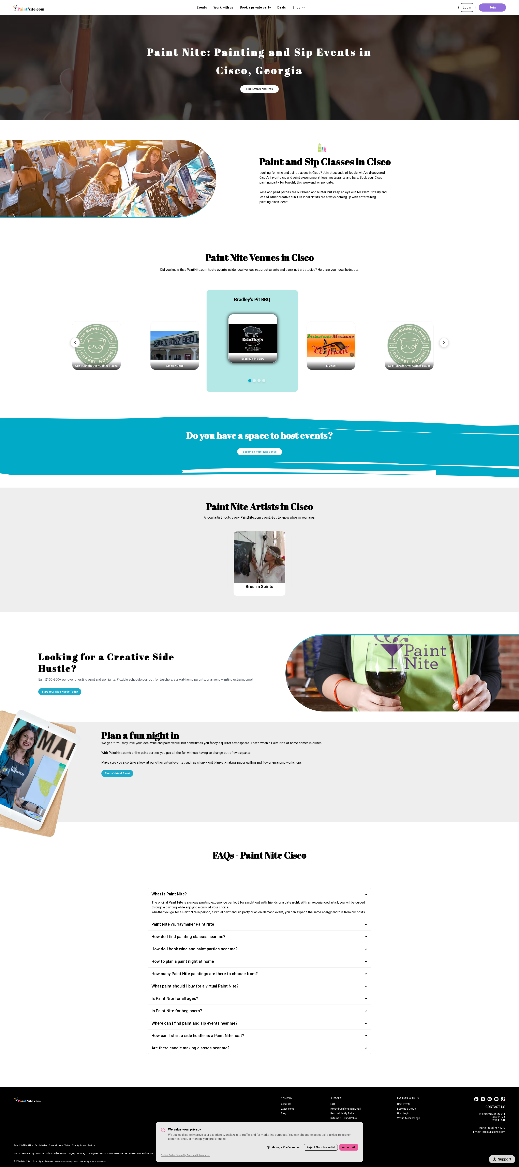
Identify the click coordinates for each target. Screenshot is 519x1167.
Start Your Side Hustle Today (60, 691)
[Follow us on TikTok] (503, 1099)
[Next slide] (444, 342)
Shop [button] (296, 7)
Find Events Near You (259, 88)
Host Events (404, 1104)
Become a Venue (406, 1108)
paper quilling (246, 762)
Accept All (349, 1147)
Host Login (403, 1113)
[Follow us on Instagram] (483, 1099)
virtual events (173, 762)
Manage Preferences (285, 1147)
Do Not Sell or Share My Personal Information (185, 1155)
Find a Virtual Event (117, 773)
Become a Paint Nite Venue (260, 451)
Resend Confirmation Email (345, 1108)
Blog (283, 1113)
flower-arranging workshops (282, 762)
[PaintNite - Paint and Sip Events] (28, 7)
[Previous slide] (75, 342)
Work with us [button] (223, 7)
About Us (286, 1104)
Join (492, 7)
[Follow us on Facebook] (476, 1099)
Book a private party (255, 7)
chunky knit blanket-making (216, 762)
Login (467, 7)
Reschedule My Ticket (342, 1113)
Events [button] (202, 7)
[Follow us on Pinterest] (489, 1099)
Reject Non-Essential (321, 1147)
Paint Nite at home (284, 743)
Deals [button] (281, 7)
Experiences (287, 1108)
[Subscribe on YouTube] (496, 1099)
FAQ (332, 1104)
